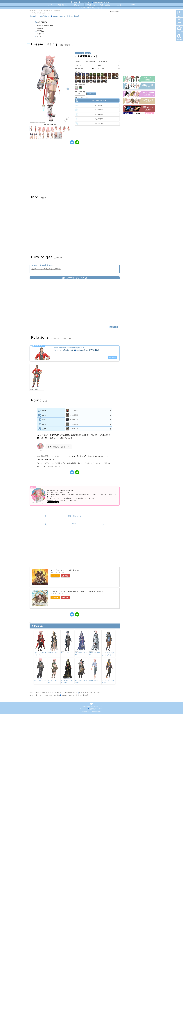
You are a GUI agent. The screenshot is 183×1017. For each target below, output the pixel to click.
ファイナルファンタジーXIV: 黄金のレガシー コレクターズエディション (78, 591)
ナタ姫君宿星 (74, 410)
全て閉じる (113, 327)
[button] (67, 89)
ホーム (50, 5)
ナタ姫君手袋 (74, 419)
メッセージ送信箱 (86, 706)
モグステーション (79, 53)
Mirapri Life (76, 2)
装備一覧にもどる (74, 516)
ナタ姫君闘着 (74, 415)
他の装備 (40, 456)
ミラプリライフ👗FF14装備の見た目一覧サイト (91, 708)
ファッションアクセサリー (59, 456)
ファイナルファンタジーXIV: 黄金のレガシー (68, 570)
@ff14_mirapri (53, 466)
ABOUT (132, 5)
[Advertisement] (75, 171)
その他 (119, 5)
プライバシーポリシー (96, 706)
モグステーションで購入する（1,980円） (46, 269)
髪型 (46, 456)
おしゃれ (88, 53)
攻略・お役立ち (105, 5)
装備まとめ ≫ (77, 5)
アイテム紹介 (91, 5)
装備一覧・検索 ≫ (64, 5)
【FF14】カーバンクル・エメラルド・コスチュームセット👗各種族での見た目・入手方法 (67, 693)
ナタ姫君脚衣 (74, 424)
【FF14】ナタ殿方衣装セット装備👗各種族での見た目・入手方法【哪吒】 (62, 695)
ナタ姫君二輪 (74, 429)
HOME (74, 524)
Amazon (55, 576)
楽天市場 (65, 576)
